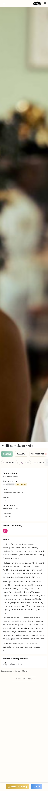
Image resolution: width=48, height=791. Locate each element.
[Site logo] (37, 3)
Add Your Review (24, 679)
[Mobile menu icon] (3, 3)
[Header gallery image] (24, 224)
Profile (7, 454)
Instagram (10, 639)
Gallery (21, 454)
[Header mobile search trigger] (45, 3)
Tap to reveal (21, 484)
